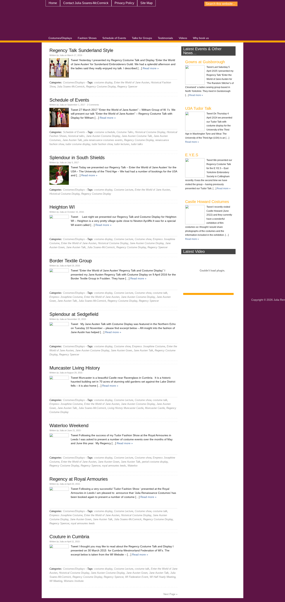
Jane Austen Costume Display (103, 136)
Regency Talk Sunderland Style (81, 50)
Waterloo (132, 465)
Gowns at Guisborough (205, 62)
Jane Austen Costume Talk (137, 136)
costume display (103, 82)
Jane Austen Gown (121, 350)
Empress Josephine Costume (66, 296)
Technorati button (260, 4)
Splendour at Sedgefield (73, 314)
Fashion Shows (87, 38)
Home (53, 3)
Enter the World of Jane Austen (131, 82)
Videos (183, 38)
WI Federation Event (136, 576)
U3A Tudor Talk (198, 108)
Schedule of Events (114, 38)
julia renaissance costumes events (103, 140)
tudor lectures (122, 144)
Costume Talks (125, 132)
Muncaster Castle (155, 408)
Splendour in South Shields (77, 157)
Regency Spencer (127, 86)
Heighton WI (62, 207)
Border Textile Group (70, 260)
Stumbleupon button (213, 4)
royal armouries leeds (114, 465)
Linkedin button (247, 4)
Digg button (227, 4)
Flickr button (220, 4)
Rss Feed (281, 4)
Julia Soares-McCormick (71, 86)
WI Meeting (55, 581)
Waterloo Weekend (68, 425)
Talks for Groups (142, 38)
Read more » (151, 68)
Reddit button (254, 4)
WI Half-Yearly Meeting (162, 576)
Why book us (201, 38)
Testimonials (165, 38)
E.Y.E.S (191, 155)
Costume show (143, 239)
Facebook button (267, 4)
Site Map (146, 3)
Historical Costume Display (150, 132)
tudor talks (137, 144)
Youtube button (199, 4)
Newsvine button (206, 4)
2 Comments (93, 105)
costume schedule (104, 132)
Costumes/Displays (60, 38)
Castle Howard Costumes (207, 202)
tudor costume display (78, 144)
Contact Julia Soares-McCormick (85, 3)
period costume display (155, 461)
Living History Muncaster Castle (125, 408)
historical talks (76, 136)
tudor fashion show (102, 144)
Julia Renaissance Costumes (104, 22)
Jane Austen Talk (72, 140)
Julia (62, 55)
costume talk (160, 292)
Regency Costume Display (101, 86)
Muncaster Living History (74, 368)
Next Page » (170, 594)
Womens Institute (74, 581)
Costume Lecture (123, 189)
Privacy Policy (124, 3)
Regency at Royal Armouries (78, 479)
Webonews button (240, 4)
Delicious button (233, 4)
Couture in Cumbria (69, 536)
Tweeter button (274, 4)
